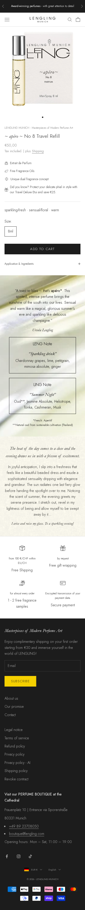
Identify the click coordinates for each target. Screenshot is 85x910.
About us (11, 698)
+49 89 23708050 (24, 826)
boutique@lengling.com (26, 833)
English (52, 869)
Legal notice (14, 729)
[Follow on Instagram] (18, 856)
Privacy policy (14, 754)
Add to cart (42, 248)
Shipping (38, 151)
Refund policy (15, 746)
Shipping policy (16, 770)
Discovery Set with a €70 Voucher (58, 6)
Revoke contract (16, 779)
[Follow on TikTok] (30, 856)
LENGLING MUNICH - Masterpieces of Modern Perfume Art (39, 128)
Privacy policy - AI (17, 762)
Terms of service (17, 738)
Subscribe (20, 681)
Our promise (14, 706)
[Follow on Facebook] (7, 856)
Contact (10, 714)
